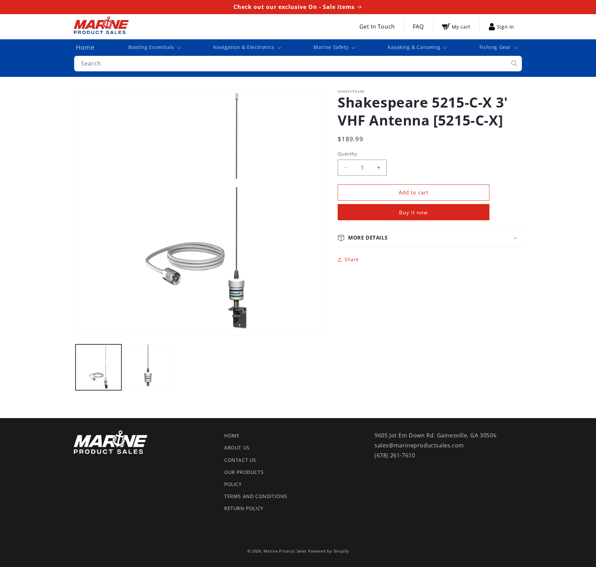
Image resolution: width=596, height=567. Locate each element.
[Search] (514, 63)
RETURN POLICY (244, 508)
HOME (231, 435)
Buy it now (413, 212)
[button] (153, 47)
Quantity (347, 154)
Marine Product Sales (285, 551)
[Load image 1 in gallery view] (98, 367)
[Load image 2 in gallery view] (148, 367)
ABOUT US (237, 447)
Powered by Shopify (328, 551)
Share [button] (352, 259)
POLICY (233, 484)
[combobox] (298, 63)
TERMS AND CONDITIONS (255, 496)
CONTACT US (240, 460)
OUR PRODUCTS (244, 472)
